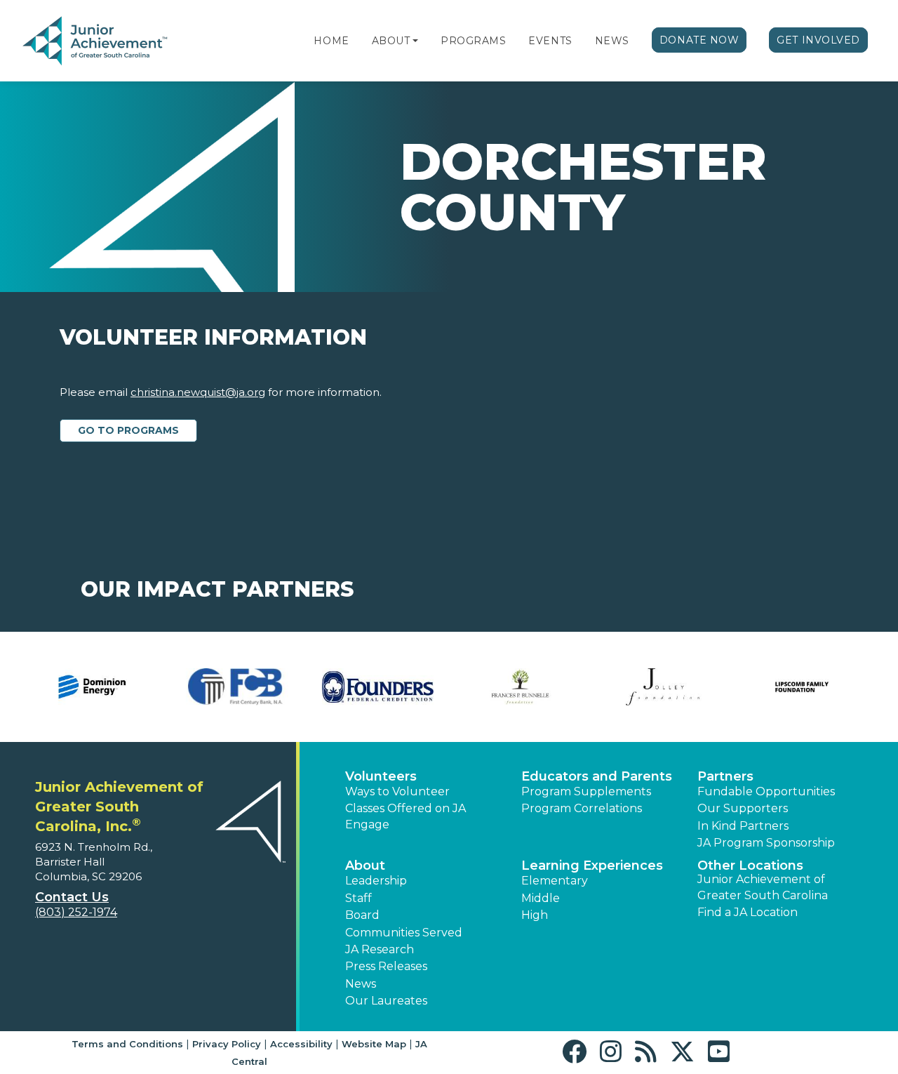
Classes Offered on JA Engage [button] (405, 816)
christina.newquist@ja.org (197, 392)
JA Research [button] (379, 949)
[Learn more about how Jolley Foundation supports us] (363, 686)
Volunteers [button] (381, 776)
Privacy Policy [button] (226, 1043)
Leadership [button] (376, 880)
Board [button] (362, 915)
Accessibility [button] (301, 1043)
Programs (473, 40)
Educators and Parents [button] (596, 776)
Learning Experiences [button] (592, 865)
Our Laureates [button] (386, 1000)
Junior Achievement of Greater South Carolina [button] (762, 887)
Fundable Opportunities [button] (766, 791)
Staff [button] (358, 898)
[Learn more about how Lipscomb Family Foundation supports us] (506, 686)
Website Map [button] (374, 1043)
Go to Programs (128, 430)
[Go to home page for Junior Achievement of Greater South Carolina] (116, 41)
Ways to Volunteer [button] (397, 791)
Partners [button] (725, 776)
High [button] (534, 915)
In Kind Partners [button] (743, 826)
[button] (415, 40)
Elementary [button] (554, 880)
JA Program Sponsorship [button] (766, 842)
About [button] (365, 865)
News (612, 40)
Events (550, 40)
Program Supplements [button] (586, 791)
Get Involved (818, 40)
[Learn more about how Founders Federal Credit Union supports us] (78, 686)
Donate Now (699, 40)
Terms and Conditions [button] (127, 1043)
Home (331, 40)
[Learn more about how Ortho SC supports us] (627, 686)
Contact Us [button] (72, 897)
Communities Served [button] (403, 932)
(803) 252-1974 (76, 912)
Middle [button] (540, 898)
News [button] (360, 983)
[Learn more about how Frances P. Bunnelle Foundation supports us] (220, 686)
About (391, 40)
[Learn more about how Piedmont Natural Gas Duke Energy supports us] (770, 686)
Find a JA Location (747, 912)
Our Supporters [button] (742, 808)
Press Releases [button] (386, 966)
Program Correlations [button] (581, 808)
